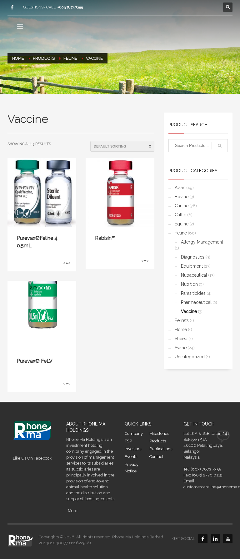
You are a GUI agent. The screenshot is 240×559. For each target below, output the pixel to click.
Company (134, 433)
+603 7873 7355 (70, 7)
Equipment (192, 266)
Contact (156, 456)
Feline (181, 232)
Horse (181, 329)
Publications (160, 448)
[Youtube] (227, 538)
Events (131, 456)
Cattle (180, 214)
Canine (181, 205)
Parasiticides (193, 293)
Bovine (181, 196)
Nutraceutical (194, 275)
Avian (180, 187)
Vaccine (189, 311)
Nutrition (189, 284)
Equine (181, 223)
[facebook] (12, 7)
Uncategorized (190, 356)
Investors (133, 448)
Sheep (181, 338)
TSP (128, 441)
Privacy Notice (131, 467)
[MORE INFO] (67, 263)
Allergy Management (202, 241)
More (72, 510)
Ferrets (182, 320)
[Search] (220, 145)
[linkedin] (215, 538)
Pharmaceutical (196, 302)
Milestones (159, 433)
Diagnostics (192, 256)
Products (157, 441)
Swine (181, 347)
